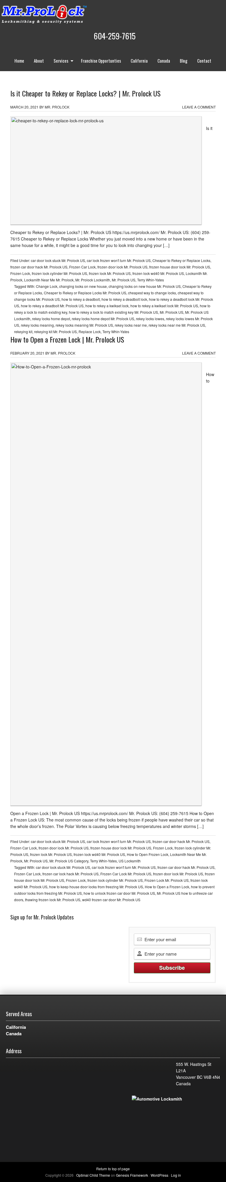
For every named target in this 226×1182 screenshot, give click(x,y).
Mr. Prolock (56, 14)
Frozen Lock (20, 273)
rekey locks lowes (150, 318)
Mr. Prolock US (123, 279)
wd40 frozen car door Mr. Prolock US (111, 899)
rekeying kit (23, 331)
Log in (176, 1175)
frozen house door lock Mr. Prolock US (179, 266)
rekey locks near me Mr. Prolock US (177, 325)
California (139, 60)
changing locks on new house (83, 286)
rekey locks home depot (51, 318)
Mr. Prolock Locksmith (92, 279)
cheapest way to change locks (152, 292)
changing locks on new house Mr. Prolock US (145, 286)
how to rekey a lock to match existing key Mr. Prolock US (113, 312)
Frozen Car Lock (82, 266)
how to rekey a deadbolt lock (124, 299)
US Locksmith (130, 860)
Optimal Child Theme (93, 1175)
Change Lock (46, 286)
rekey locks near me (131, 325)
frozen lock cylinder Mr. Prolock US (59, 273)
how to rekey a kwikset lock (107, 305)
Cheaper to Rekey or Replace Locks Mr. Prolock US (85, 292)
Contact (204, 60)
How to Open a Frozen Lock (167, 886)
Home (19, 60)
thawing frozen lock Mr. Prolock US (52, 899)
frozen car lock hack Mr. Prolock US (70, 873)
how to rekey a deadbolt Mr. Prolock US (52, 305)
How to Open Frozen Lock (147, 854)
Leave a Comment (199, 106)
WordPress (159, 1175)
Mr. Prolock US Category (68, 860)
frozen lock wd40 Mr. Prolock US (158, 273)
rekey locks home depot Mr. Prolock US (103, 318)
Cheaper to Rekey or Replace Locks (181, 260)
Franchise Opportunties (101, 60)
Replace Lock (90, 331)
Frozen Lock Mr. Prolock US (166, 880)
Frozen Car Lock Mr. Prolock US (125, 873)
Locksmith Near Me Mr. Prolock (49, 279)
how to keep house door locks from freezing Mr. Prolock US (96, 886)
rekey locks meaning (37, 325)
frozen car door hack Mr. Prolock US (38, 266)
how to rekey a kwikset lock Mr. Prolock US (164, 305)
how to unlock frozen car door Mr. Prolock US (119, 893)
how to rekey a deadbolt (81, 299)
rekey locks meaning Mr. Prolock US (84, 325)
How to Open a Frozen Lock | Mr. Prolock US (67, 339)
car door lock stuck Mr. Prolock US (58, 260)
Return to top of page (113, 1168)
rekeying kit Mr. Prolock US (55, 331)
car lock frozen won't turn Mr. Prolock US (119, 260)
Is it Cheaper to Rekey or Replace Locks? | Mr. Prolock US (85, 93)
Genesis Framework (132, 1175)
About (39, 60)
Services (58, 61)
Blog (183, 60)
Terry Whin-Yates (150, 279)
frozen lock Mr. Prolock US (110, 273)
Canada (163, 60)
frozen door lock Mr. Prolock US (122, 266)
